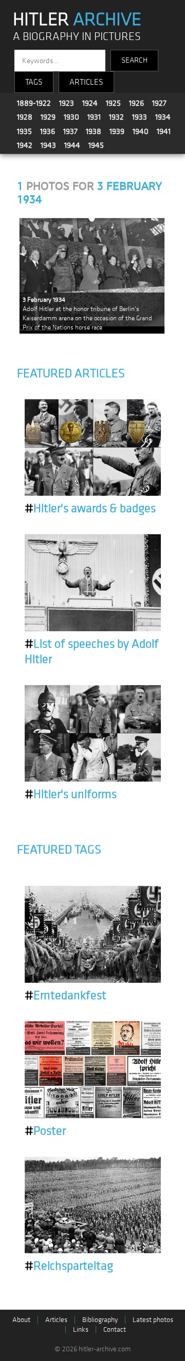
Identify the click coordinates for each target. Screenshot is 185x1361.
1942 (24, 145)
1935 (24, 131)
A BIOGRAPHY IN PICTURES (77, 37)
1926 (136, 103)
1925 (113, 103)
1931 (94, 117)
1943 (48, 145)
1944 (72, 145)
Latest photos (153, 1320)
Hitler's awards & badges (90, 508)
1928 (24, 117)
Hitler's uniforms (71, 794)
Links (80, 1329)
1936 (47, 131)
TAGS (34, 82)
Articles (56, 1320)
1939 (116, 131)
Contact (114, 1329)
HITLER (77, 19)
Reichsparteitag (69, 1266)
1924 (90, 103)
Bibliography (100, 1320)
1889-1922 (34, 103)
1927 (159, 103)
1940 (141, 131)
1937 (70, 131)
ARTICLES (86, 82)
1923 (66, 103)
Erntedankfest (65, 995)
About (21, 1320)
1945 (96, 145)
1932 (116, 117)
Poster (45, 1131)
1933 (139, 117)
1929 (48, 117)
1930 (71, 117)
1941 (164, 131)
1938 (93, 131)
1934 (163, 117)
